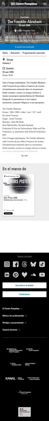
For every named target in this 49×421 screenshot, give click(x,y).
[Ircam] (34, 352)
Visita (5, 52)
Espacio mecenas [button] (10, 329)
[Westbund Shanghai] (35, 380)
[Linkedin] (7, 275)
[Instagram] (7, 265)
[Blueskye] (33, 265)
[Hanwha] (24, 395)
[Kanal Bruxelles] (17, 380)
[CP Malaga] (32, 366)
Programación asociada (34, 52)
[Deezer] (24, 275)
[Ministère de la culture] (24, 412)
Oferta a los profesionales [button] (14, 315)
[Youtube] (42, 275)
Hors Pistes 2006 (31, 41)
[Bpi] (16, 352)
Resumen (15, 52)
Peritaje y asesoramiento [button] (13, 322)
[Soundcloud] (33, 275)
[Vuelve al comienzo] (43, 415)
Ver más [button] (24, 155)
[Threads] (24, 265)
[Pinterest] (15, 275)
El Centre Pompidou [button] (11, 308)
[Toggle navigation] (45, 4)
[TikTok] (42, 265)
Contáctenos (24, 294)
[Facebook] (15, 265)
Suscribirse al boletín (24, 285)
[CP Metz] (17, 366)
